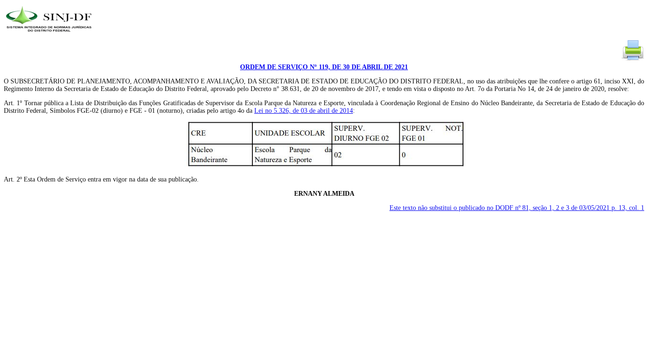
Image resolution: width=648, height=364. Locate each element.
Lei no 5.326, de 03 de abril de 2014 (303, 110)
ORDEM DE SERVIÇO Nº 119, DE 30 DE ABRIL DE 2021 (324, 67)
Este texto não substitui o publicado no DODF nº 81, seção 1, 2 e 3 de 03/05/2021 (516, 207)
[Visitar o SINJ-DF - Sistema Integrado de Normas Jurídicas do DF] (50, 34)
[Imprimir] (632, 59)
